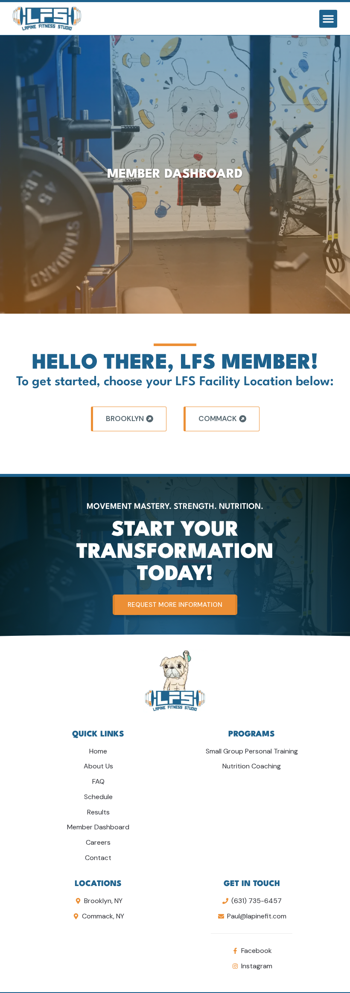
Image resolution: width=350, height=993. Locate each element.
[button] (328, 19)
